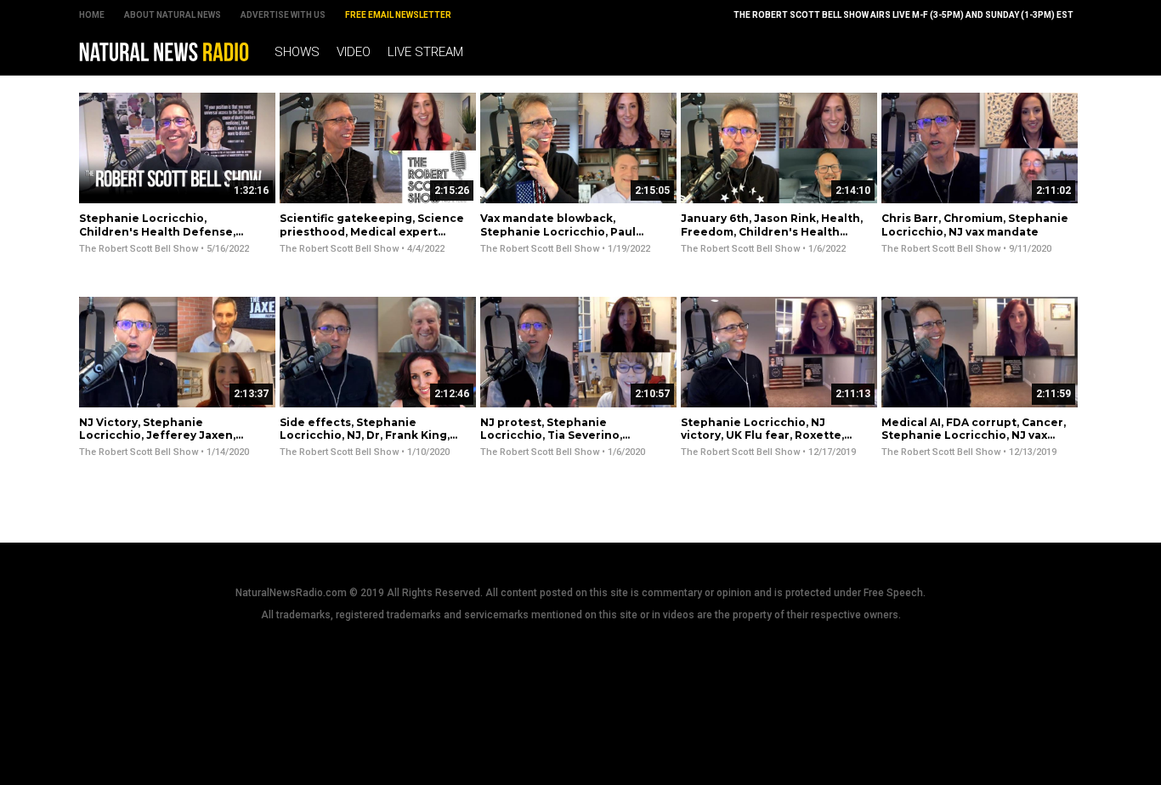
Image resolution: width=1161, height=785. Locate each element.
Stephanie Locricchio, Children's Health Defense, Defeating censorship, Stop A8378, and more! (159, 238)
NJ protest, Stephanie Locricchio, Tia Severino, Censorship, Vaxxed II (551, 435)
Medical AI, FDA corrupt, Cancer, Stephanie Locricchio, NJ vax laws (973, 435)
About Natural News (172, 15)
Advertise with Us (283, 15)
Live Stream (425, 52)
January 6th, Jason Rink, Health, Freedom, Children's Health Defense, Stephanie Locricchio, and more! (772, 238)
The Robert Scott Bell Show (138, 248)
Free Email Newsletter (398, 15)
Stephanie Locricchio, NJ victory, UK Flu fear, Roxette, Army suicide (762, 435)
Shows (297, 52)
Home (92, 15)
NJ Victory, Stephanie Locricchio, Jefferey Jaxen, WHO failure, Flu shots (157, 435)
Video (354, 52)
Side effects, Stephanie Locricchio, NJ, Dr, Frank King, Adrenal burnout (365, 435)
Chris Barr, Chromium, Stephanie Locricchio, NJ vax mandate (974, 225)
